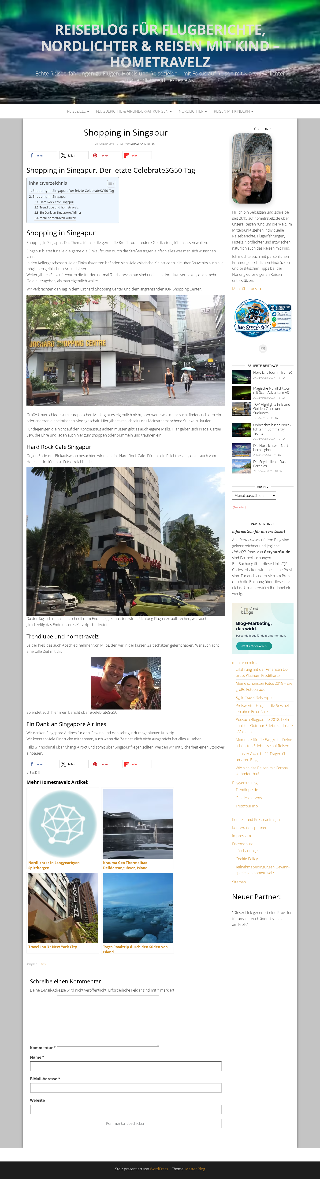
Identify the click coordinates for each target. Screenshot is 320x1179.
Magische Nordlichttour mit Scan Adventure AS (271, 390)
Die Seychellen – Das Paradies (269, 463)
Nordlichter (192, 111)
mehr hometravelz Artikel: (58, 218)
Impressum (241, 835)
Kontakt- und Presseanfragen (256, 819)
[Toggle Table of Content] (109, 184)
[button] (42, 155)
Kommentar (43, 1047)
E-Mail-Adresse (45, 1078)
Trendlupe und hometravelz (59, 207)
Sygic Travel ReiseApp (254, 697)
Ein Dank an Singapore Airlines (61, 212)
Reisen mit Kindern (232, 111)
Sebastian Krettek (142, 143)
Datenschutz (242, 843)
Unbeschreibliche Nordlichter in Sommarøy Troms (272, 429)
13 (272, 418)
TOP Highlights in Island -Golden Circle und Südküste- (272, 408)
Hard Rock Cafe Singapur (57, 202)
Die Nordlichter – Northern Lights (271, 447)
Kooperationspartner (249, 827)
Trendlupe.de (247, 789)
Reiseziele (77, 111)
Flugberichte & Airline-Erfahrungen (132, 111)
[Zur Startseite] (160, 52)
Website (37, 1100)
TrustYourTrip (247, 806)
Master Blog (195, 1169)
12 (279, 438)
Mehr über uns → (246, 288)
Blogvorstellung (244, 782)
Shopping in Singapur (50, 196)
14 (279, 377)
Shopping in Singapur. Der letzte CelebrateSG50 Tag (73, 190)
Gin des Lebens (249, 797)
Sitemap (239, 882)
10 (275, 455)
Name (37, 1057)
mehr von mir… (244, 662)
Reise (43, 964)
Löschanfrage (247, 850)
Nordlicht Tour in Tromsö (272, 372)
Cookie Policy (247, 858)
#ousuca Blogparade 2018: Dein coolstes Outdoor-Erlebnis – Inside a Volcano (264, 725)
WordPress (159, 1169)
